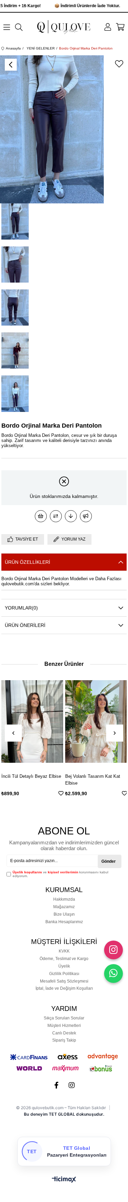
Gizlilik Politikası (64, 973)
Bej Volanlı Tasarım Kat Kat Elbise (40, 780)
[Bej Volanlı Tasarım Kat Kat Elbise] (44, 721)
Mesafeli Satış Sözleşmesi (64, 981)
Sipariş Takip (64, 1040)
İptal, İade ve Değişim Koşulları (64, 988)
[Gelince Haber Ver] (86, 516)
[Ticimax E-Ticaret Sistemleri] (64, 1180)
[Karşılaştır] (56, 516)
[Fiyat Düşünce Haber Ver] (71, 516)
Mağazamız (64, 906)
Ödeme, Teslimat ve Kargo (64, 958)
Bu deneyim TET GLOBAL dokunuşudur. (64, 1114)
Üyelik (64, 966)
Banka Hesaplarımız (64, 921)
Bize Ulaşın (64, 914)
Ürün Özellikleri (27, 562)
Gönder (108, 861)
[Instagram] (72, 1085)
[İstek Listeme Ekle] (41, 516)
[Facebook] (56, 1085)
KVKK (64, 951)
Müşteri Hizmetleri (64, 1025)
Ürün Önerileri (25, 625)
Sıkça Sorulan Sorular (64, 1018)
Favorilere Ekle (8, 793)
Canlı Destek (64, 1033)
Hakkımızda (64, 899)
